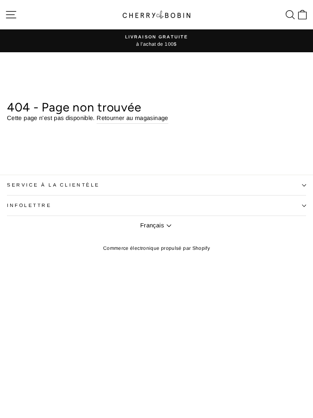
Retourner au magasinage (132, 118)
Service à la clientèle (53, 184)
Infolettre (29, 205)
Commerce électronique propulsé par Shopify (156, 248)
